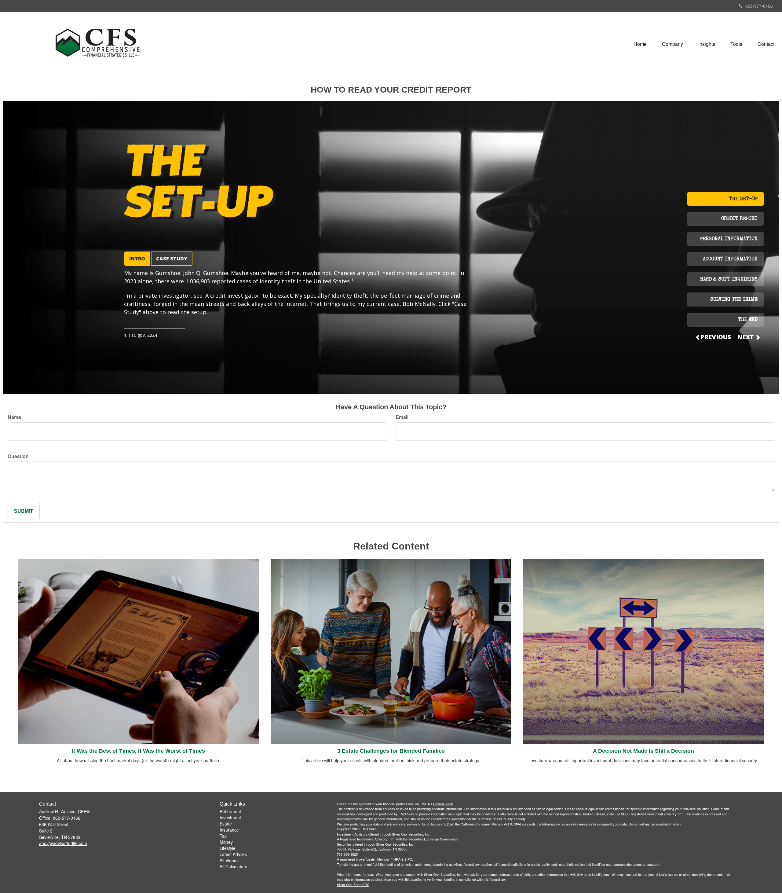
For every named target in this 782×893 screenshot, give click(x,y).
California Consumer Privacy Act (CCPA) (491, 823)
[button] (672, 44)
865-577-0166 (759, 6)
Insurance (229, 830)
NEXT (746, 337)
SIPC (408, 859)
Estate (226, 824)
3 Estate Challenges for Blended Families (391, 751)
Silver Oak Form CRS (353, 884)
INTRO (137, 258)
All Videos (229, 860)
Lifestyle (228, 848)
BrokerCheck (443, 803)
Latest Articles (233, 854)
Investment (230, 817)
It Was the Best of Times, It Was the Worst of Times (138, 751)
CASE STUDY (171, 258)
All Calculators (233, 866)
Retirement (230, 811)
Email (402, 417)
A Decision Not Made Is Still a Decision (643, 751)
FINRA (395, 859)
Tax (223, 836)
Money (226, 842)
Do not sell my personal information (655, 823)
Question (18, 456)
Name (14, 417)
